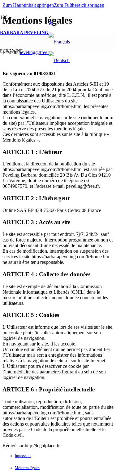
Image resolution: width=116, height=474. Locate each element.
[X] (51, 23)
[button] (28, 5)
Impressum (23, 456)
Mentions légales (27, 468)
